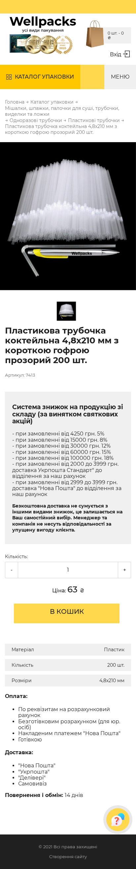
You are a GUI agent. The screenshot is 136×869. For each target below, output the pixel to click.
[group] (68, 216)
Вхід (115, 54)
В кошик (67, 611)
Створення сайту (68, 856)
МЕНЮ (120, 77)
